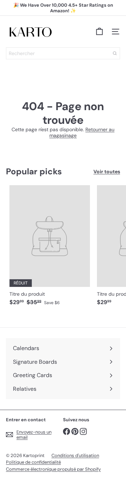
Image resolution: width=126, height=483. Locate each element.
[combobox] (63, 53)
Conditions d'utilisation (75, 455)
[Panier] (99, 31)
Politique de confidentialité (33, 462)
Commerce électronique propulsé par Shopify (53, 469)
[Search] (115, 53)
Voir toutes (106, 172)
